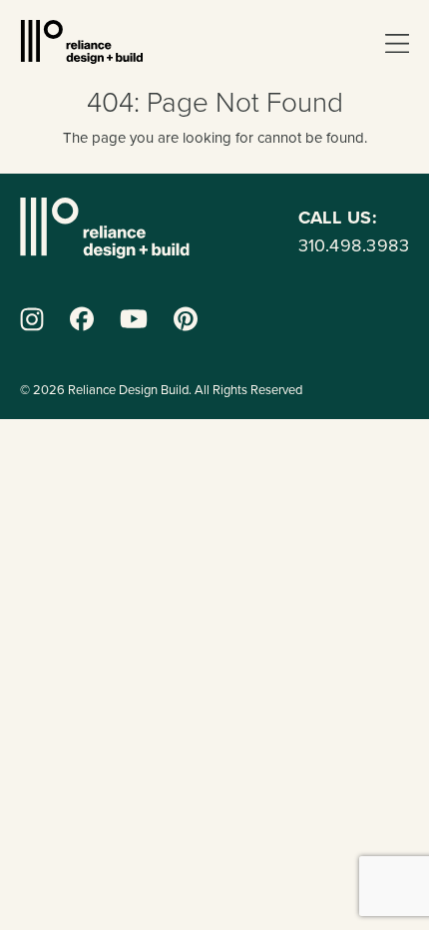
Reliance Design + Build (82, 42)
